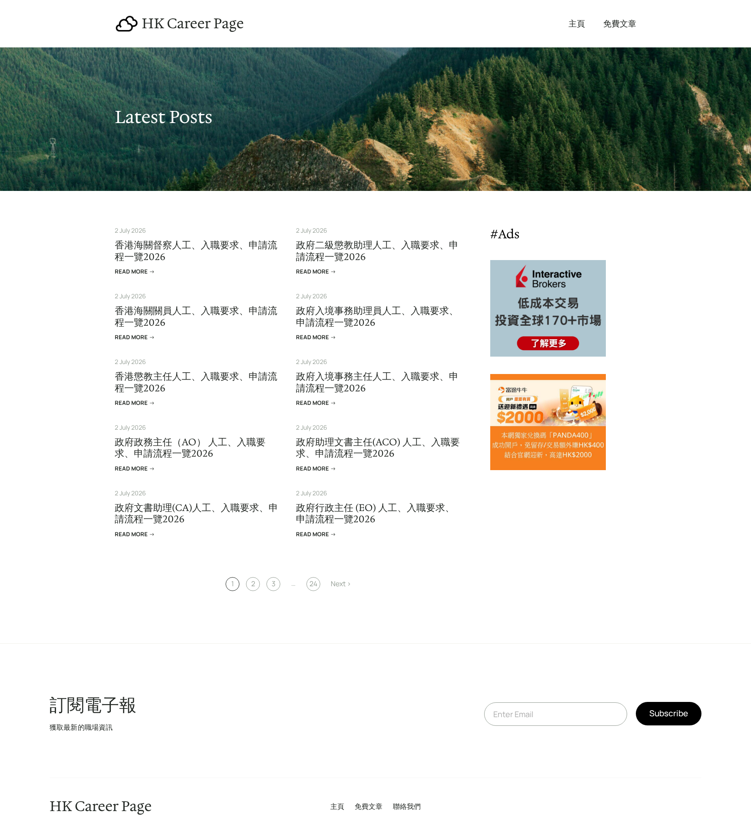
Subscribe (668, 713)
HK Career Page (193, 23)
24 (313, 583)
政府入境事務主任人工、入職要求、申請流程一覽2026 (377, 382)
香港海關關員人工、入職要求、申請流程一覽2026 (196, 316)
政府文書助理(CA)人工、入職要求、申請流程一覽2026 (196, 513)
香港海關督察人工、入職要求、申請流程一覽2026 (196, 251)
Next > (341, 583)
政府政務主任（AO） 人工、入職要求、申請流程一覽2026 (190, 448)
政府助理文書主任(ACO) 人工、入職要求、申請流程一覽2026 (378, 448)
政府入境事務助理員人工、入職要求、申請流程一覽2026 (377, 316)
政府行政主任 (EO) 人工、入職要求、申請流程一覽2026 (375, 513)
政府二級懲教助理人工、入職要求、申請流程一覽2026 (377, 251)
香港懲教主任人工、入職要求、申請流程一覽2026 (196, 382)
